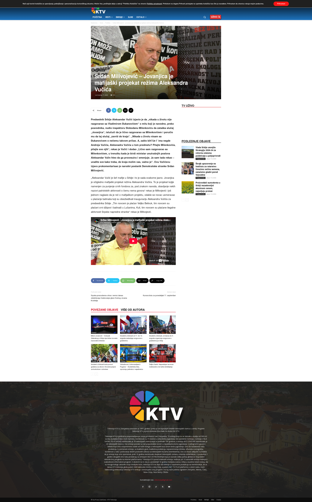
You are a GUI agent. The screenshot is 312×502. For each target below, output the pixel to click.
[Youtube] (169, 486)
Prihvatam (281, 4)
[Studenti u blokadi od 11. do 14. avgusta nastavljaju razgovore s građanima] (133, 325)
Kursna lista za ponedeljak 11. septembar (159, 295)
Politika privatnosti (154, 4)
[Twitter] (114, 110)
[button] (205, 17)
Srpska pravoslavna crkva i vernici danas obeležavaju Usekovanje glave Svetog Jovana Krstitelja (109, 298)
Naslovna (94, 23)
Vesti (101, 23)
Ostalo (218, 500)
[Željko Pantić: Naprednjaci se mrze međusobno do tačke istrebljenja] (162, 353)
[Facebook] (108, 110)
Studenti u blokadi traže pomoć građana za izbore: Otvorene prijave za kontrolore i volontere (103, 366)
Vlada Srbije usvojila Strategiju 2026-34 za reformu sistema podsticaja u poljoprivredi (208, 151)
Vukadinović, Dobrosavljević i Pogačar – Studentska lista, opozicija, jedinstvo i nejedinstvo (131, 366)
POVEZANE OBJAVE (104, 310)
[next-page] (96, 374)
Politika (107, 23)
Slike (212, 500)
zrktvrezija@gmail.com (163, 480)
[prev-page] (92, 374)
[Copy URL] (130, 110)
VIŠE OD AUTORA (133, 310)
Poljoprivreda (200, 159)
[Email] (125, 110)
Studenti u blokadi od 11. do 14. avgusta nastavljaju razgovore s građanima (131, 338)
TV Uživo (188, 105)
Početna (193, 500)
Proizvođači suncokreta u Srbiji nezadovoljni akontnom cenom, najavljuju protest (208, 186)
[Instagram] (149, 486)
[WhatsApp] (119, 110)
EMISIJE (206, 500)
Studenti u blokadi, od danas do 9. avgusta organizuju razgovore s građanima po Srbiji (161, 338)
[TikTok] (156, 486)
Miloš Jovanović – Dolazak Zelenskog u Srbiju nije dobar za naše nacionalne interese (104, 338)
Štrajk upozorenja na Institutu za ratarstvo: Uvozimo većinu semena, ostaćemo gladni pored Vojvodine (208, 169)
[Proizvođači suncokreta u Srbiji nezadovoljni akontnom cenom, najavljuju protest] (188, 187)
